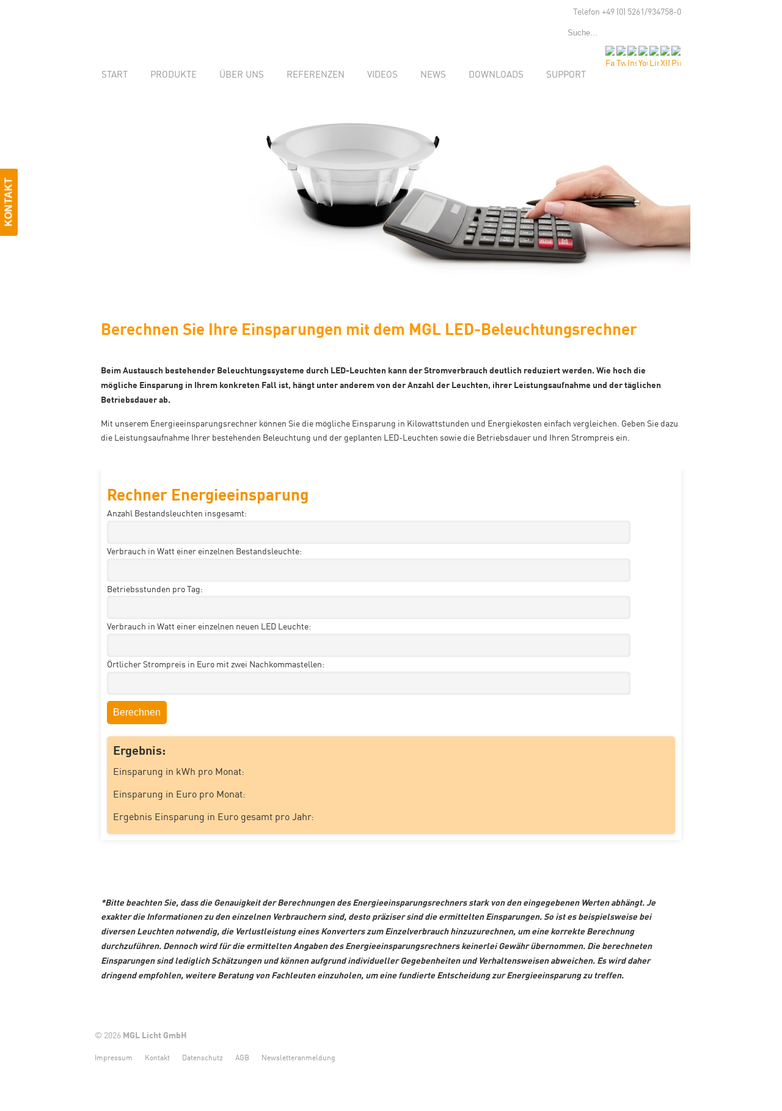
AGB (242, 1057)
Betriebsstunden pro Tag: (155, 588)
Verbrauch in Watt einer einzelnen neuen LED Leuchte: (209, 626)
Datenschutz (202, 1057)
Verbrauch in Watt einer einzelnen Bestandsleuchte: (204, 550)
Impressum (114, 1057)
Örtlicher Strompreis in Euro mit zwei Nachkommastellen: (215, 664)
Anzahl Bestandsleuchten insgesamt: (177, 513)
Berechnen (137, 712)
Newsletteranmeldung (298, 1057)
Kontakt (157, 1057)
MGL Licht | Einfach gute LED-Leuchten (177, 25)
